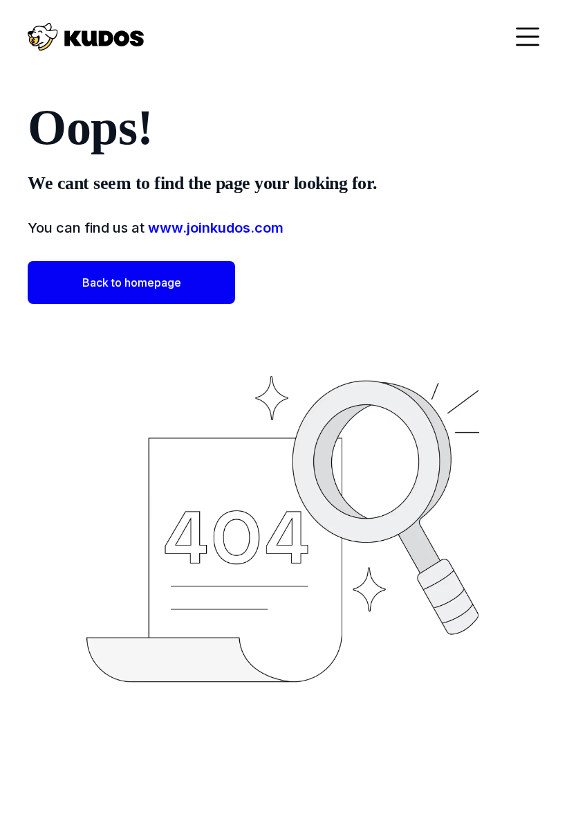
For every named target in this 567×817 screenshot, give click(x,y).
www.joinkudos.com (216, 227)
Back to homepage (131, 282)
